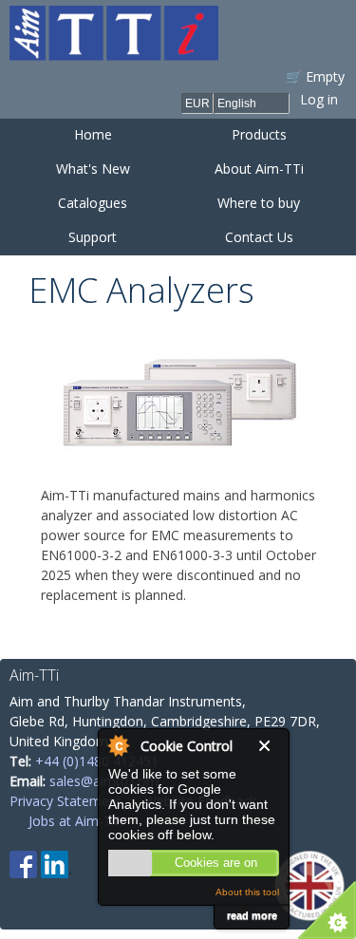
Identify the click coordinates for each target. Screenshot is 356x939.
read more (252, 915)
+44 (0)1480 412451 (97, 761)
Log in (319, 99)
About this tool (247, 892)
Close (268, 746)
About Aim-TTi (259, 169)
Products (259, 134)
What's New (93, 169)
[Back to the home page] (113, 51)
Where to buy (258, 203)
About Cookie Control (118, 745)
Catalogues (92, 203)
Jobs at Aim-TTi (75, 821)
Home (93, 134)
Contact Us (259, 237)
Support (92, 237)
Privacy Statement (65, 801)
